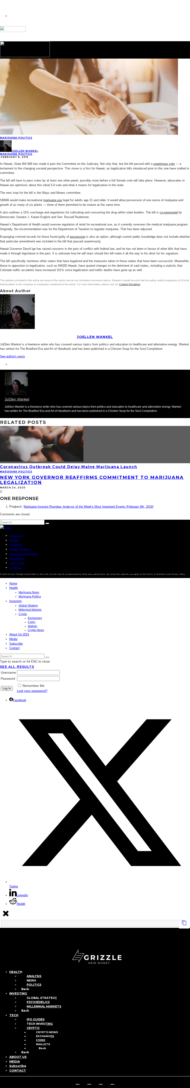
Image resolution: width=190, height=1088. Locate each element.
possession (77, 236)
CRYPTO (33, 1028)
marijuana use (52, 200)
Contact (15, 567)
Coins (31, 622)
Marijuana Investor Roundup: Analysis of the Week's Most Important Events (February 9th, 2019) (88, 506)
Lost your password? (32, 691)
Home (13, 583)
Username (8, 672)
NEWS (31, 980)
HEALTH (15, 972)
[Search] (2, 942)
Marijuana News (29, 592)
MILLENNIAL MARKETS (44, 1006)
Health (13, 588)
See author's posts (12, 356)
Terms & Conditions (23, 554)
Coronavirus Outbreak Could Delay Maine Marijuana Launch (68, 467)
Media (14, 540)
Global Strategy (28, 605)
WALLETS (43, 1044)
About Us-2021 (19, 634)
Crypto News (36, 630)
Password (8, 678)
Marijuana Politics (16, 137)
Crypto (23, 614)
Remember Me (33, 686)
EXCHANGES (45, 1036)
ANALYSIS (34, 976)
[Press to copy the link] (184, 924)
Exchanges (35, 618)
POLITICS (34, 984)
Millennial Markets (30, 609)
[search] (47, 523)
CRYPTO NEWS (47, 1032)
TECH (13, 1015)
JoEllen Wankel (25, 151)
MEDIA (14, 1061)
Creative (15, 544)
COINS (40, 1040)
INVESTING (18, 993)
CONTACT (17, 1070)
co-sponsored (169, 212)
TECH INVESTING (40, 1023)
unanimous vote (164, 164)
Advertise (16, 558)
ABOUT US (18, 1057)
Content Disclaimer (129, 284)
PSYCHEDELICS (38, 1002)
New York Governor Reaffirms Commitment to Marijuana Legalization (92, 480)
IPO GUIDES (35, 1019)
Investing (15, 601)
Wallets (32, 626)
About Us (16, 535)
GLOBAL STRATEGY (42, 998)
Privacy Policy (19, 549)
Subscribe (17, 563)
